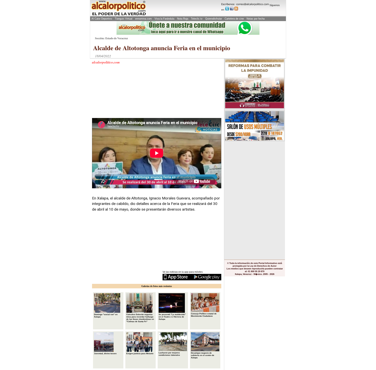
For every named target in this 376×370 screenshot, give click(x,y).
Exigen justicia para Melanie (140, 353)
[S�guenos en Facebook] (231, 9)
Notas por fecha (256, 18)
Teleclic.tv (196, 18)
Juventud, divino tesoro (105, 353)
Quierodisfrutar (213, 18)
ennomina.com (143, 18)
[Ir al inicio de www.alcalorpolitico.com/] (118, 14)
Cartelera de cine (234, 18)
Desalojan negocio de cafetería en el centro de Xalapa (202, 355)
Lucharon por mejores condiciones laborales (169, 354)
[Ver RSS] (236, 9)
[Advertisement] (121, 93)
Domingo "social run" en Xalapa (106, 315)
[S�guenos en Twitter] (227, 9)
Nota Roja (182, 18)
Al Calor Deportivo (101, 18)
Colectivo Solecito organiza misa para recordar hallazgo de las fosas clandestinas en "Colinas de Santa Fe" (140, 318)
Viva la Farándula (164, 18)
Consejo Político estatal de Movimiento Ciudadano (204, 315)
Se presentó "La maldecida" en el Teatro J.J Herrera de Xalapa (172, 316)
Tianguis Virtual (123, 18)
